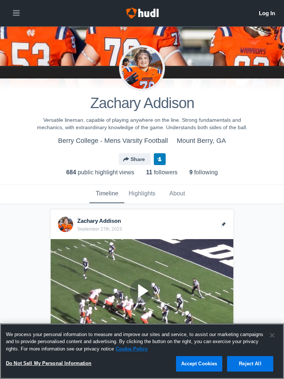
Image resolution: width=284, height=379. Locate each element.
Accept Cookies (199, 363)
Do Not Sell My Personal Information (49, 363)
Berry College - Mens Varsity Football (113, 140)
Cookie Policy (132, 349)
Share (138, 159)
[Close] (272, 335)
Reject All (250, 363)
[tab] (106, 194)
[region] (142, 351)
